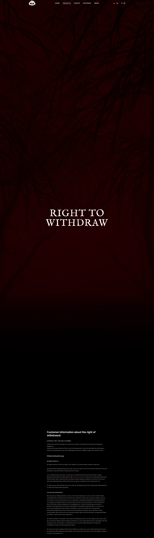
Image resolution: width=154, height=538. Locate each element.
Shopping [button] (87, 3)
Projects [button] (67, 3)
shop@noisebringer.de (79, 477)
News (96, 3)
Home (57, 3)
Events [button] (77, 3)
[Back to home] (32, 3)
